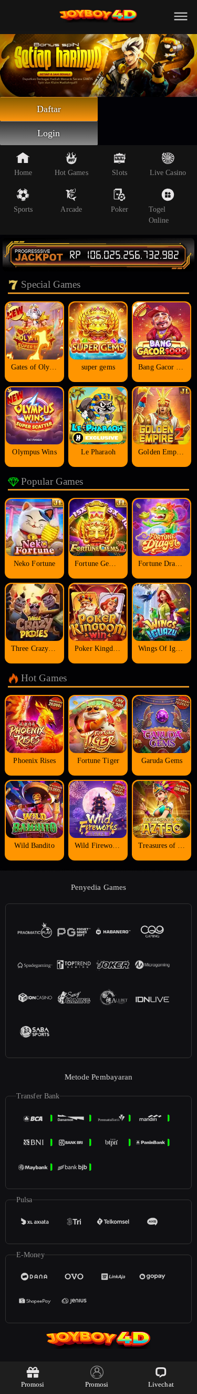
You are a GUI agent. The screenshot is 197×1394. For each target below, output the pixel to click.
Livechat (161, 1384)
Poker (120, 209)
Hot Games (71, 173)
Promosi (33, 1384)
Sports (23, 209)
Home (23, 173)
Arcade (71, 209)
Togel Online (159, 214)
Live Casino (168, 173)
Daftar (49, 109)
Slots (119, 173)
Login (48, 133)
